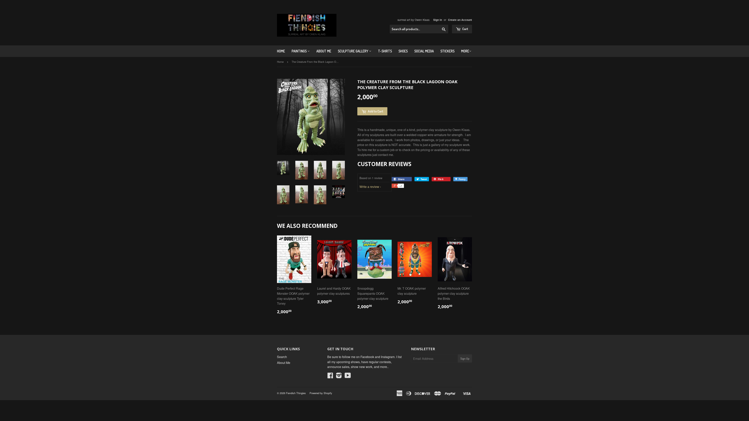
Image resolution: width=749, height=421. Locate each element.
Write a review (369, 186)
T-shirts (385, 51)
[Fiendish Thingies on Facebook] (330, 376)
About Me (323, 51)
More (465, 51)
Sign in (437, 20)
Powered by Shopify (321, 393)
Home (281, 51)
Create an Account (460, 20)
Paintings (299, 51)
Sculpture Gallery (353, 51)
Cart (465, 29)
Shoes (403, 51)
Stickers (447, 51)
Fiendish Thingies (296, 393)
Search (282, 357)
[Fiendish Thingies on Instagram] (339, 376)
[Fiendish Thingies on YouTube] (348, 376)
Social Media (424, 51)
